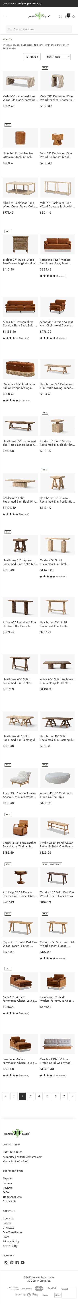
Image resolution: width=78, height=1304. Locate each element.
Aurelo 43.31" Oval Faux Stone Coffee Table (56, 795)
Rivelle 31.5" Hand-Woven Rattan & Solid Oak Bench (56, 845)
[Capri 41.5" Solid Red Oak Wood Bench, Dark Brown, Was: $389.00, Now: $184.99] (57, 877)
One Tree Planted (13, 1232)
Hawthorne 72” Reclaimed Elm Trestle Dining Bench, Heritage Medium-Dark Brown (19, 443)
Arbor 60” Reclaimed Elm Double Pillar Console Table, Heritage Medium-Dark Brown (19, 624)
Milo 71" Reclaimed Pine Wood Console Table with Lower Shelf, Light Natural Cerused (56, 205)
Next (72, 1096)
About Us (8, 1218)
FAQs (6, 1192)
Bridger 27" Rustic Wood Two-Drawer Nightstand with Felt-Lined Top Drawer (20, 262)
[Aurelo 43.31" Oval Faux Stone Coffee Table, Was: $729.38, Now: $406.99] (57, 778)
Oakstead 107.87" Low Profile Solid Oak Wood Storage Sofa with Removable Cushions (55, 1061)
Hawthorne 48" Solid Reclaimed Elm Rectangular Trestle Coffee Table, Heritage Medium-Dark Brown (57, 738)
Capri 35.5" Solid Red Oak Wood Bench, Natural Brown (57, 944)
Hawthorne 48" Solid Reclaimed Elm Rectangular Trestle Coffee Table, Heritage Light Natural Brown (20, 738)
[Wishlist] (60, 17)
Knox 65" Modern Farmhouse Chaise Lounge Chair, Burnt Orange (19, 999)
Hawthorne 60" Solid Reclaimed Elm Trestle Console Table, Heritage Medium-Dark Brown (18, 681)
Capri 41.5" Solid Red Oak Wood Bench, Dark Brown (57, 894)
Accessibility (10, 1245)
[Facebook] (17, 1262)
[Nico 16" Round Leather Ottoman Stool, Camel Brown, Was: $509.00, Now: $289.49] (20, 138)
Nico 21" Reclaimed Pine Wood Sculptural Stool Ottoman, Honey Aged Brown (56, 155)
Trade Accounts (12, 1196)
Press (6, 1236)
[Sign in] (73, 17)
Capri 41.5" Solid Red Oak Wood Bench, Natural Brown (20, 944)
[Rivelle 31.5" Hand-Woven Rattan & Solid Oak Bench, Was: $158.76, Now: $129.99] (57, 828)
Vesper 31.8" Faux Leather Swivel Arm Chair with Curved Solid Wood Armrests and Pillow (19, 845)
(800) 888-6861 (12, 1152)
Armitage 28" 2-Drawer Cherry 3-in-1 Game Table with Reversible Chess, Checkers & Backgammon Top (19, 894)
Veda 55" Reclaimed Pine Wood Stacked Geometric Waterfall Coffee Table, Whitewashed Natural (19, 98)
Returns (7, 1183)
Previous (5, 1096)
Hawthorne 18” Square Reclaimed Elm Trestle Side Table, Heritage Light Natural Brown (57, 500)
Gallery (7, 1223)
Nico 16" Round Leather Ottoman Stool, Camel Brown (18, 155)
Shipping (8, 1178)
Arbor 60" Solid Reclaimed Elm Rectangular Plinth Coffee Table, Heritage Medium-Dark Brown (57, 681)
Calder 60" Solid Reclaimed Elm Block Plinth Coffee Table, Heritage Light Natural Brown (20, 500)
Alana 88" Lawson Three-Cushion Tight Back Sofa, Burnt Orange (18, 324)
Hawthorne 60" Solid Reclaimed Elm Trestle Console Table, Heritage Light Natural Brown (55, 624)
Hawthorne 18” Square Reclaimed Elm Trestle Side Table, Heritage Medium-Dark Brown (20, 562)
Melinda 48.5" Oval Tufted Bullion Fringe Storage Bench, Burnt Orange (19, 386)
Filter (34, 57)
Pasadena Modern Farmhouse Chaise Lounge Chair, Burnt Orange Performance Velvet (19, 1061)
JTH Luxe (8, 1227)
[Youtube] (22, 1262)
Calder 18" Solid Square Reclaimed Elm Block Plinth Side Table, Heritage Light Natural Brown (57, 443)
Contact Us (9, 1201)
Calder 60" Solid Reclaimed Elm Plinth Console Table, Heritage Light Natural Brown (55, 562)
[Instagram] (6, 1262)
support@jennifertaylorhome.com (22, 1156)
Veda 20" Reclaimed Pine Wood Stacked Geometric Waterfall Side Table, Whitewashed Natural (56, 98)
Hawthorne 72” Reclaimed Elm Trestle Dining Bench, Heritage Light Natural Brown (56, 386)
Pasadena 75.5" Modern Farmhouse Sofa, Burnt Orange (55, 262)
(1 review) (61, 276)
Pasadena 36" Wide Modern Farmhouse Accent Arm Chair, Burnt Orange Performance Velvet (57, 999)
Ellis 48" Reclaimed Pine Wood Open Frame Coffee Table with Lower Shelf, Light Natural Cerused (20, 205)
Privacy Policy (11, 1241)
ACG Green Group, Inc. (39, 1280)
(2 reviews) (24, 400)
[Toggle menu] (5, 16)
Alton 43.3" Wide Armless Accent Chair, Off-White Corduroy (19, 795)
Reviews (8, 1187)
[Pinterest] (12, 1262)
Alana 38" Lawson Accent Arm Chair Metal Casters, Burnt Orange (56, 324)
